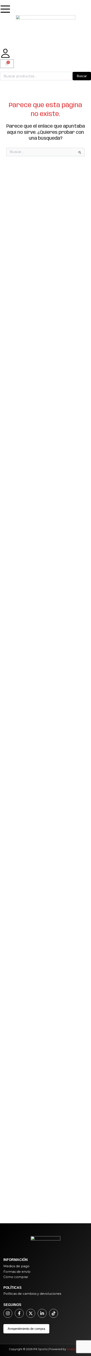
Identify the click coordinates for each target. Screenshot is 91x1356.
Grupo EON (74, 1349)
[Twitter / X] (30, 1313)
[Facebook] (19, 1313)
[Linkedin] (42, 1313)
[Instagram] (7, 1313)
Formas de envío (16, 1272)
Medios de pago (16, 1266)
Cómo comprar (15, 1277)
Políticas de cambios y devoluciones (32, 1294)
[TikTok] (53, 1313)
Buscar (82, 76)
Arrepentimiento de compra (26, 1328)
